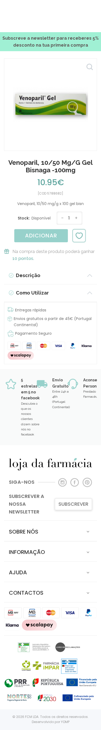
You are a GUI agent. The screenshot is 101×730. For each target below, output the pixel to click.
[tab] (50, 531)
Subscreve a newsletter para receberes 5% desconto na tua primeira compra (50, 42)
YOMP (65, 722)
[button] (50, 531)
